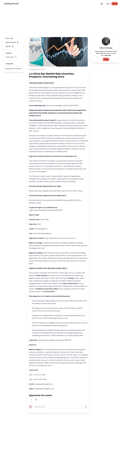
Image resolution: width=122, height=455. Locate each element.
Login (107, 3)
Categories (9, 64)
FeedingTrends (11, 3)
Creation (9, 53)
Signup (115, 3)
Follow (106, 59)
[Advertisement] (61, 21)
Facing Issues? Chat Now (12, 68)
